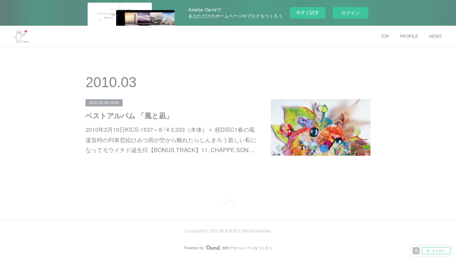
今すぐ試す (307, 12)
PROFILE (409, 36)
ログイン (350, 12)
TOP (385, 36)
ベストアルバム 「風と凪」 (129, 115)
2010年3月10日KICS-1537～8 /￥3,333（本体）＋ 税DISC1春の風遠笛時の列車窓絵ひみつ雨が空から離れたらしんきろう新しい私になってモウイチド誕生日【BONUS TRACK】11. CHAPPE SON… (171, 139)
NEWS (435, 36)
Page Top (228, 202)
